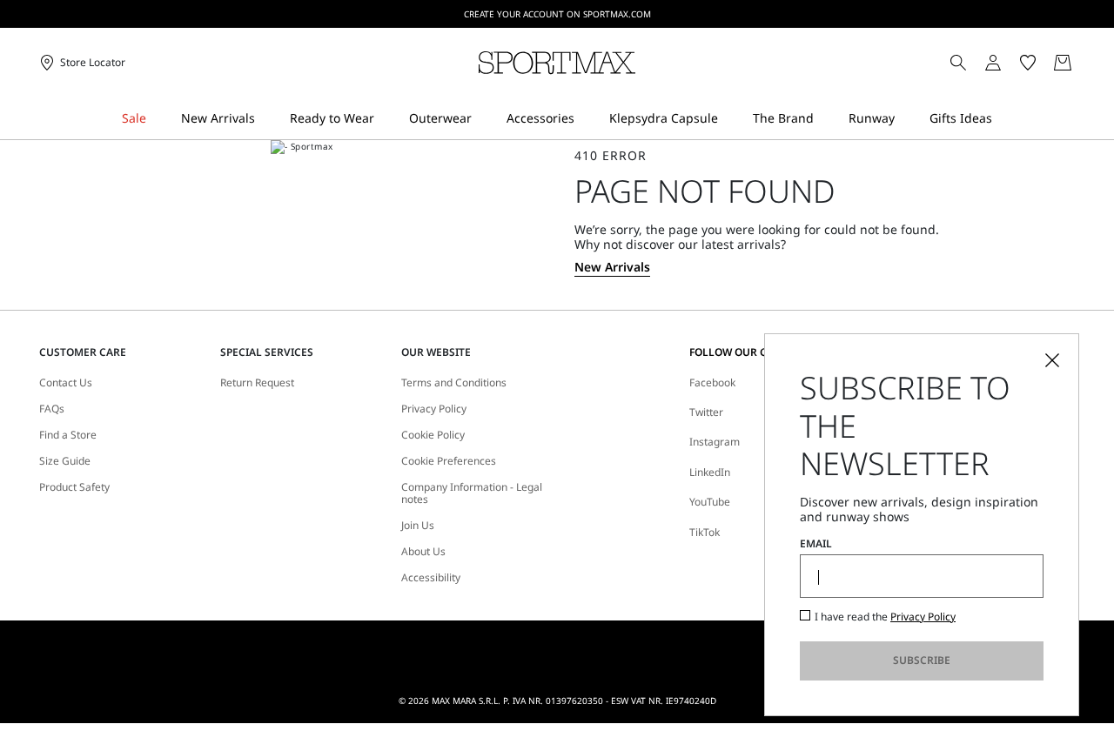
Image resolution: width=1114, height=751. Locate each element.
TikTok (704, 532)
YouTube (709, 501)
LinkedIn (709, 472)
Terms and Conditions (454, 383)
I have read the (885, 617)
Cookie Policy (433, 435)
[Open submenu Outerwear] (483, 118)
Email (816, 544)
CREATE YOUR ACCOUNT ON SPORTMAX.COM (557, 14)
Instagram (714, 441)
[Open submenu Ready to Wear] (385, 118)
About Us (423, 552)
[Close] (1052, 360)
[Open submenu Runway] (906, 118)
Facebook (712, 382)
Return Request (257, 383)
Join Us (417, 526)
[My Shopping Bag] (1062, 62)
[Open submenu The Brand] (825, 118)
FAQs (51, 409)
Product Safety (74, 487)
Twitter (706, 412)
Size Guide (65, 461)
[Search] (958, 62)
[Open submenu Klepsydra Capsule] (729, 118)
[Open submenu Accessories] (586, 118)
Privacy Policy (433, 409)
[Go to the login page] (993, 62)
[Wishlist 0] (1028, 62)
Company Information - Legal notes (471, 493)
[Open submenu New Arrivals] (266, 118)
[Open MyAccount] (1009, 63)
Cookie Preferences (448, 461)
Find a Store (68, 435)
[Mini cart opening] (1083, 63)
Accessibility (430, 578)
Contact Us (65, 383)
